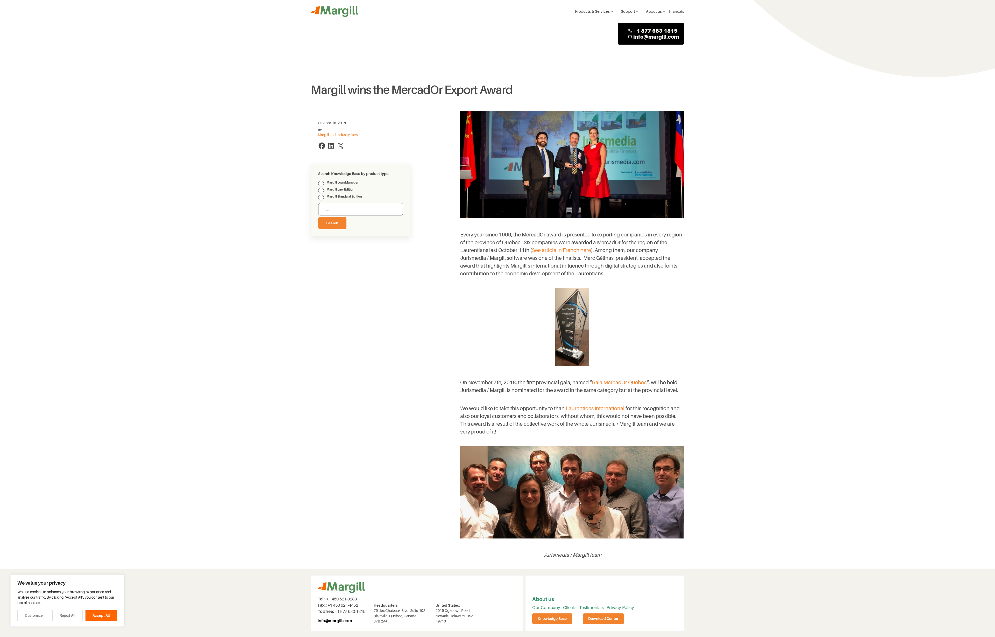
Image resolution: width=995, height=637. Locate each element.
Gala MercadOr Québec (619, 383)
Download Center (603, 619)
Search (332, 223)
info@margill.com (656, 37)
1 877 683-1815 (657, 31)
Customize (34, 615)
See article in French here (561, 250)
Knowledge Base (552, 619)
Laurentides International (595, 408)
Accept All (101, 615)
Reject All (67, 615)
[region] (67, 601)
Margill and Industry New (338, 135)
